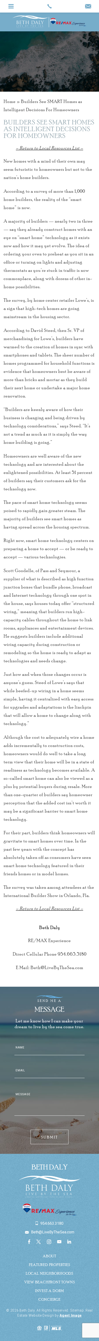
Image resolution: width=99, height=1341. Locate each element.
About (49, 1256)
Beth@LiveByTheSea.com (57, 967)
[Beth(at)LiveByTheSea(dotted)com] (88, 6)
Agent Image (71, 1315)
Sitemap (77, 1310)
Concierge (49, 1299)
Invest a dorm (49, 1290)
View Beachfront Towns (49, 1282)
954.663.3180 (72, 954)
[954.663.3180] (49, 6)
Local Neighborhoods (49, 1273)
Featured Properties (49, 1264)
